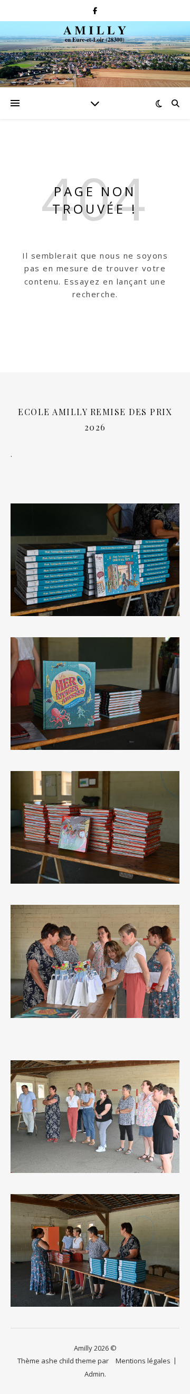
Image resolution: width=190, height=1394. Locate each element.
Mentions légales (143, 1360)
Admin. (95, 1374)
